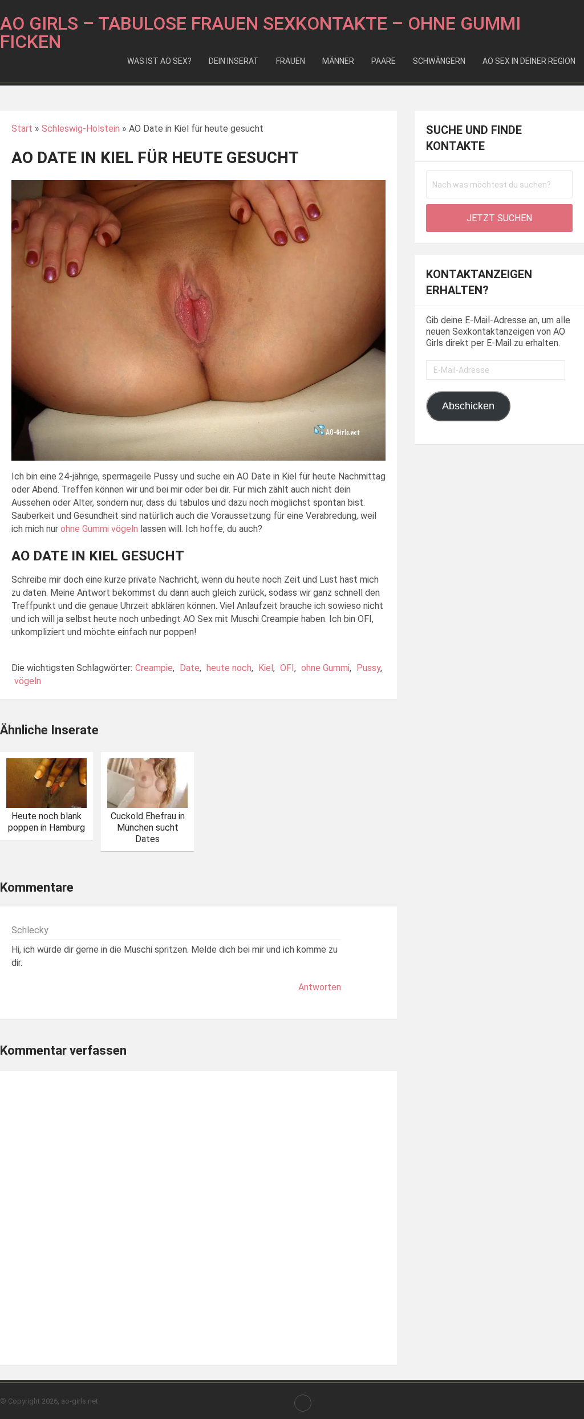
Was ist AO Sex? (159, 61)
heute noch (229, 667)
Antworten (319, 987)
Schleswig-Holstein (81, 128)
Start (22, 128)
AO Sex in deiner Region (528, 61)
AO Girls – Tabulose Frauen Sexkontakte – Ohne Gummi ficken (260, 32)
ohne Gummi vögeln (99, 528)
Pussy (368, 667)
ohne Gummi (325, 667)
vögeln (27, 681)
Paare (383, 61)
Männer (338, 61)
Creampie (154, 667)
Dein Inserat (234, 61)
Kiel (265, 667)
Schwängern (439, 61)
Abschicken (468, 406)
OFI (287, 667)
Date (190, 667)
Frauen (290, 61)
